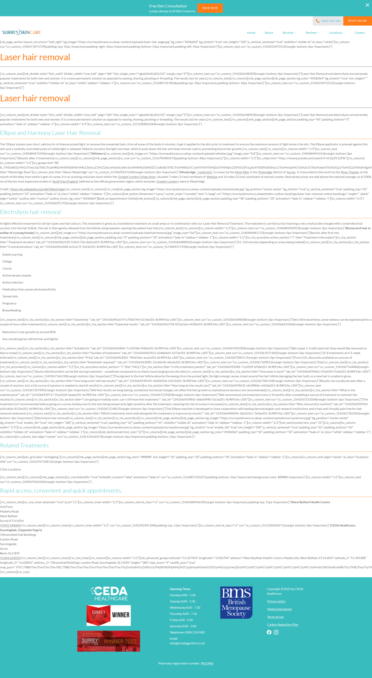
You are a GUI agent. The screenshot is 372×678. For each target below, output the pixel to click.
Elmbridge (265, 172)
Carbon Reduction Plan (282, 624)
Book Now (210, 7)
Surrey (291, 172)
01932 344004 (10, 525)
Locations (335, 32)
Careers (360, 32)
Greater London (167, 181)
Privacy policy (276, 601)
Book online (357, 20)
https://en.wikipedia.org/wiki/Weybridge (37, 189)
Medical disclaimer (279, 609)
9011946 (207, 663)
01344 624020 (10, 558)
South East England (65, 181)
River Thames (350, 172)
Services (287, 32)
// (205, 172)
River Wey (242, 172)
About (269, 32)
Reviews (311, 32)
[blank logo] (21, 32)
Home (251, 32)
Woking (212, 176)
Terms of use (275, 617)
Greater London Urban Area (136, 176)
